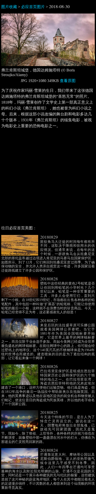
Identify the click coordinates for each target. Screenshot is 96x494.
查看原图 (68, 81)
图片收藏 (9, 7)
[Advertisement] (48, 179)
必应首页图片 (33, 7)
